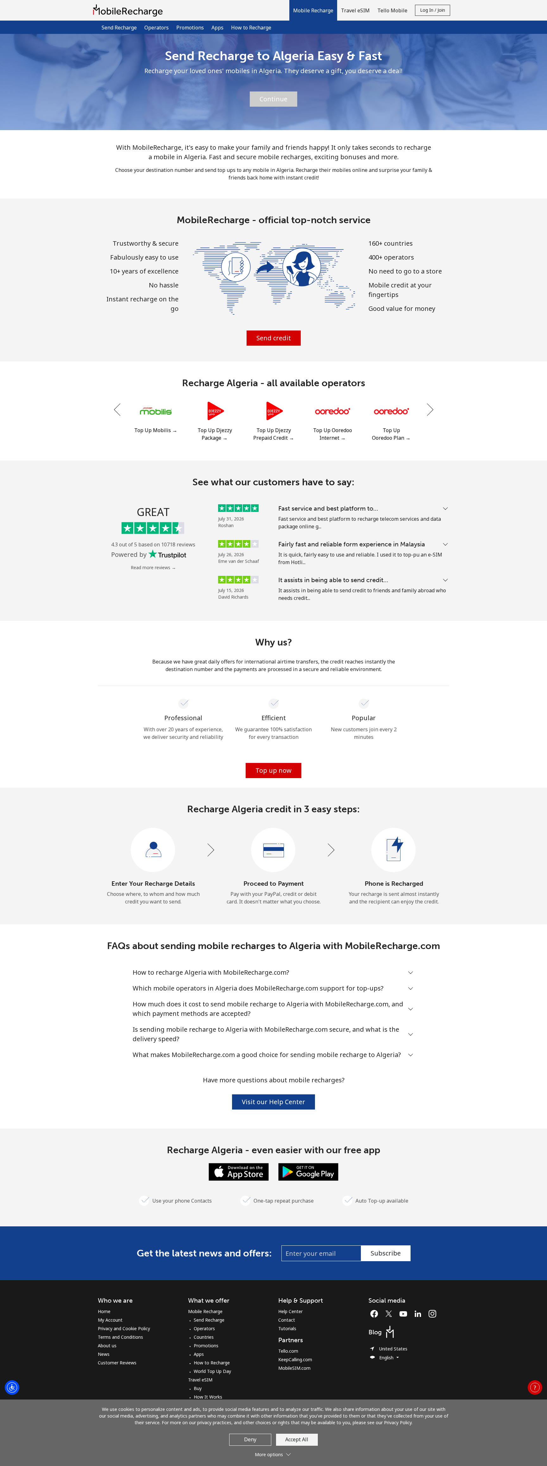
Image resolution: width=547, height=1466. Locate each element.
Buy (198, 1388)
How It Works (208, 1397)
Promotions (190, 27)
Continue (273, 99)
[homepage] (129, 10)
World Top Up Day (212, 1371)
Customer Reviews (117, 1363)
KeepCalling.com (295, 1359)
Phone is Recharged (394, 883)
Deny (250, 1439)
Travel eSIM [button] (355, 10)
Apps (217, 27)
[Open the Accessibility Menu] (12, 1387)
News (104, 1354)
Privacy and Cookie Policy (124, 1328)
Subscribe (386, 1253)
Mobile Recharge (205, 1311)
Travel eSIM (200, 1380)
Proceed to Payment (273, 883)
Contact (286, 1320)
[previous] (117, 410)
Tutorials (287, 1328)
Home (104, 1311)
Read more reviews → (153, 567)
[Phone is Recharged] (393, 850)
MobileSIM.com (294, 1368)
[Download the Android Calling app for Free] (308, 1171)
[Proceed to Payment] (273, 850)
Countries (204, 1337)
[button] (313, 10)
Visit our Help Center (273, 1102)
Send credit (273, 338)
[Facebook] (375, 1313)
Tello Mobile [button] (392, 10)
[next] (429, 410)
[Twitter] (390, 1313)
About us (107, 1346)
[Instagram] (432, 1313)
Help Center (290, 1311)
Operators (156, 27)
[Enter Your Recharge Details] (153, 850)
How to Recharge (251, 27)
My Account (110, 1320)
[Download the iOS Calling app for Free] (239, 1171)
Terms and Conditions (120, 1337)
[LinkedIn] (419, 1313)
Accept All (296, 1439)
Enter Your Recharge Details (153, 883)
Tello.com (288, 1351)
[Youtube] (405, 1313)
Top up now (273, 770)
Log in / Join (432, 10)
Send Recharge (119, 27)
